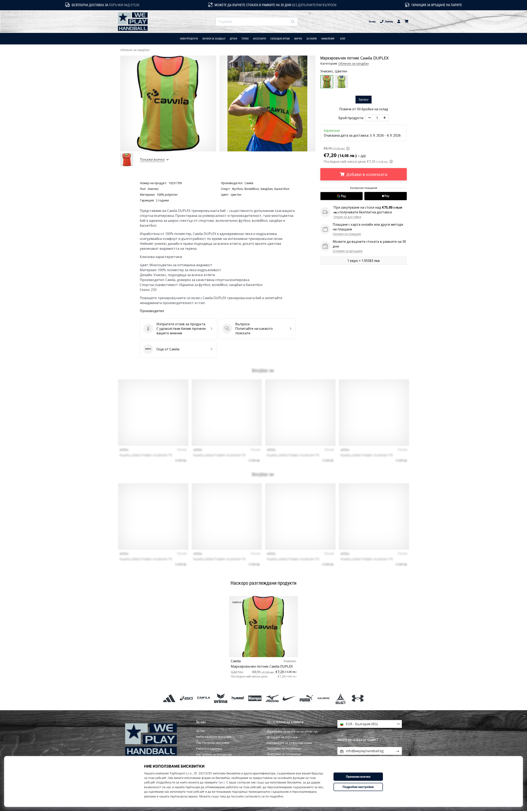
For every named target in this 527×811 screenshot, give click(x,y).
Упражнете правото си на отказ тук (292, 731)
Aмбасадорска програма (213, 736)
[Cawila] (203, 698)
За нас (372, 21)
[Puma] (306, 698)
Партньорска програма (212, 742)
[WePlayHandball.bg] (157, 739)
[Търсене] (293, 21)
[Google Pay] (341, 196)
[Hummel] (237, 698)
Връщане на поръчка (282, 737)
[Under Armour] (357, 698)
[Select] (340, 698)
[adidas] (169, 698)
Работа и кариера (209, 748)
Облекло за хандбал (134, 50)
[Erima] (220, 698)
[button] (285, 21)
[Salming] (323, 698)
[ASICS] (186, 698)
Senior (364, 99)
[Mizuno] (272, 698)
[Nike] (289, 698)
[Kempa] (255, 698)
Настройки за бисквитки (214, 754)
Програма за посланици (284, 748)
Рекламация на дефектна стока (289, 743)
